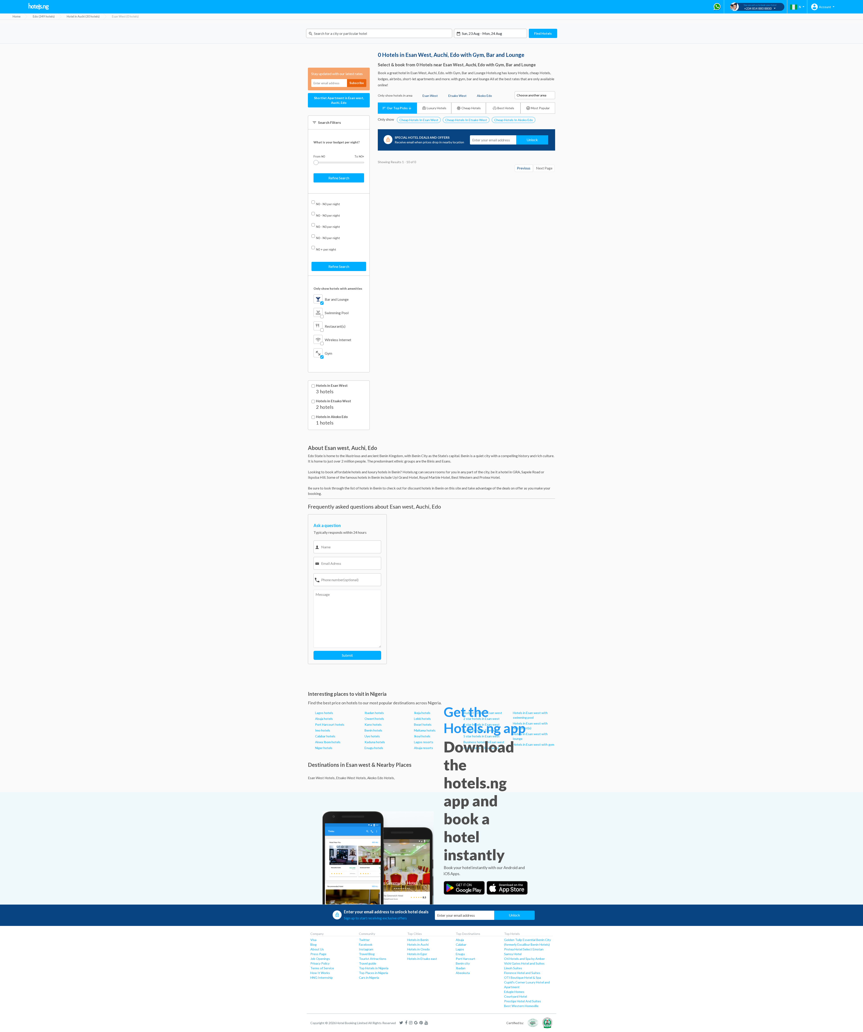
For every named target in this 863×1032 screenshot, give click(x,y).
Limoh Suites (513, 968)
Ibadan (460, 968)
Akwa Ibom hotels (327, 742)
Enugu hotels (374, 748)
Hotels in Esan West (332, 385)
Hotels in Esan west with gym (533, 744)
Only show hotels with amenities (338, 288)
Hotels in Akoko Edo (332, 417)
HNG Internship (321, 977)
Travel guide (367, 963)
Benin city (463, 963)
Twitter (364, 940)
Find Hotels (543, 33)
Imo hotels (322, 730)
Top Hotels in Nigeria (373, 968)
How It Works (320, 973)
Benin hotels (373, 730)
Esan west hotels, (321, 778)
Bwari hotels (423, 724)
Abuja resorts (423, 748)
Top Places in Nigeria (373, 973)
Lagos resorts (423, 742)
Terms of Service (322, 968)
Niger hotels (323, 748)
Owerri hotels (374, 719)
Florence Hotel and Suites (522, 973)
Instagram (366, 949)
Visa (313, 940)
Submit (347, 655)
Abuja (460, 940)
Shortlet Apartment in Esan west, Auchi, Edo (339, 100)
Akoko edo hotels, (381, 778)
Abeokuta (463, 973)
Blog (313, 944)
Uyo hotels (372, 736)
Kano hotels (373, 724)
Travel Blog (367, 954)
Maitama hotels (425, 730)
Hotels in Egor (417, 954)
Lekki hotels (422, 719)
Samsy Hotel (513, 954)
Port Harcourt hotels (329, 724)
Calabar (461, 944)
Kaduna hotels (375, 742)
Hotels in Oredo (418, 949)
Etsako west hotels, (351, 778)
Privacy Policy (319, 963)
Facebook (365, 944)
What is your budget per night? (337, 142)
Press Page (318, 954)
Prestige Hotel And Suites (522, 1001)
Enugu (460, 954)
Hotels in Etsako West (333, 401)
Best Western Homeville (521, 1006)
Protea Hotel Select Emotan (523, 949)
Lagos (460, 949)
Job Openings (320, 959)
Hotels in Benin (418, 940)
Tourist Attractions (372, 959)
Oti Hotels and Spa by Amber (524, 959)
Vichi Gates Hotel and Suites (524, 963)
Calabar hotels (325, 736)
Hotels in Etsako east (422, 959)
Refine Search (338, 178)
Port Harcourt (465, 959)
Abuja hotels (324, 719)
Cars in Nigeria (369, 977)
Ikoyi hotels (422, 736)
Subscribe (356, 83)
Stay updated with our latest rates (337, 73)
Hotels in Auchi (418, 944)
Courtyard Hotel (515, 996)
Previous (523, 168)
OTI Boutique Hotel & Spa (522, 977)
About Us (317, 949)
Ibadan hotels (374, 713)
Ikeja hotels (422, 713)
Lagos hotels (324, 713)
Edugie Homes (514, 992)
